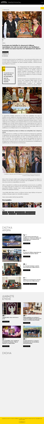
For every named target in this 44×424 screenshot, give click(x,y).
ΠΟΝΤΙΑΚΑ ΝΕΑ (26, 243)
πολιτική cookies (22, 419)
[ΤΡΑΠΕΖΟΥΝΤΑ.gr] (11, 2)
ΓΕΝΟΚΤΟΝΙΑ (26, 283)
